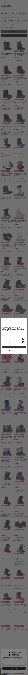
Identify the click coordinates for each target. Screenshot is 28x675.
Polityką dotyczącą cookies (8, 326)
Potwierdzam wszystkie (14, 347)
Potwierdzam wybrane (14, 350)
